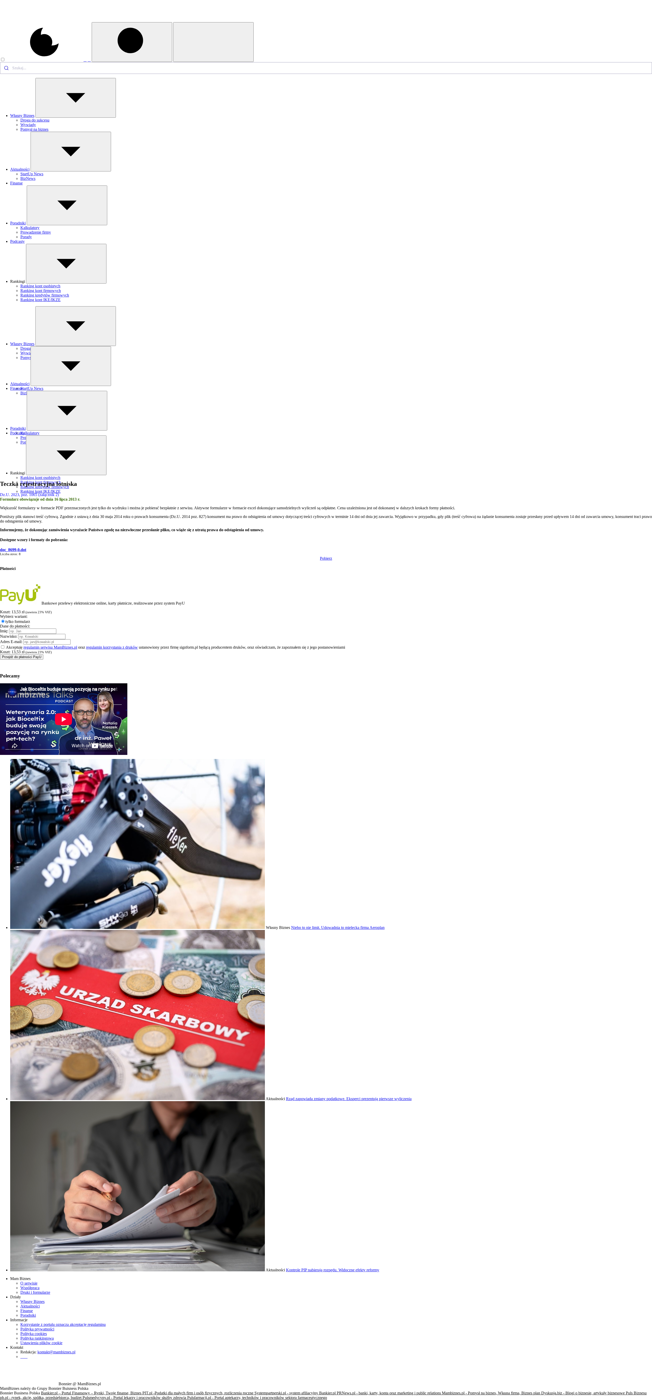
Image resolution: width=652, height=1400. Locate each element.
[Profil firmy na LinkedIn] (89, 60)
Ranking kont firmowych (40, 290)
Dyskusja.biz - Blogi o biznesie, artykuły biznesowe (583, 1393)
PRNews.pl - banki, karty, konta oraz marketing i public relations (389, 1393)
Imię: (4, 631)
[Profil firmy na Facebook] (85, 60)
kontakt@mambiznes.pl (56, 1352)
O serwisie (28, 1283)
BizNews (27, 178)
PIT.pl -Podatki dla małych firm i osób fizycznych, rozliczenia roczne (198, 1393)
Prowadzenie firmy (35, 232)
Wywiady (28, 125)
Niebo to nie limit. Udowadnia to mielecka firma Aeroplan (338, 927)
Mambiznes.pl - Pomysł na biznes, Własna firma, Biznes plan (491, 1393)
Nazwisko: (8, 636)
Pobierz (326, 558)
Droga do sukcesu (34, 120)
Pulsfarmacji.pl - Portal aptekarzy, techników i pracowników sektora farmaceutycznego (257, 1397)
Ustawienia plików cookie (41, 1343)
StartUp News (31, 174)
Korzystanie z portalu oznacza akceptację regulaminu (63, 1324)
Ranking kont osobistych (40, 286)
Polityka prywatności (37, 1329)
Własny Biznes (22, 115)
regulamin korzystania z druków (112, 647)
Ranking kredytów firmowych (44, 295)
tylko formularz (17, 621)
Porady (26, 237)
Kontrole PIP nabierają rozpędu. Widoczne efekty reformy (332, 1270)
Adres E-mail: (11, 641)
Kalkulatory (29, 227)
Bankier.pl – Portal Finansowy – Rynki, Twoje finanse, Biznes (91, 1393)
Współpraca (29, 1288)
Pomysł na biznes (34, 129)
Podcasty (17, 241)
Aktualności (20, 169)
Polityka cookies (33, 1333)
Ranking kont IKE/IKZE (40, 300)
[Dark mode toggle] (42, 60)
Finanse (16, 183)
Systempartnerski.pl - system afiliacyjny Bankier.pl (295, 1393)
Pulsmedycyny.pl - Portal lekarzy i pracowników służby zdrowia (135, 1397)
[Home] (29, 21)
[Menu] (213, 42)
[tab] (326, 568)
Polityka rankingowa (37, 1338)
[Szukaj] (132, 42)
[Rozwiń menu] (75, 98)
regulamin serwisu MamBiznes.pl (50, 647)
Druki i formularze (35, 1292)
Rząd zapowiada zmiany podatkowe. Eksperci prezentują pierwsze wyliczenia (349, 1099)
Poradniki (18, 223)
